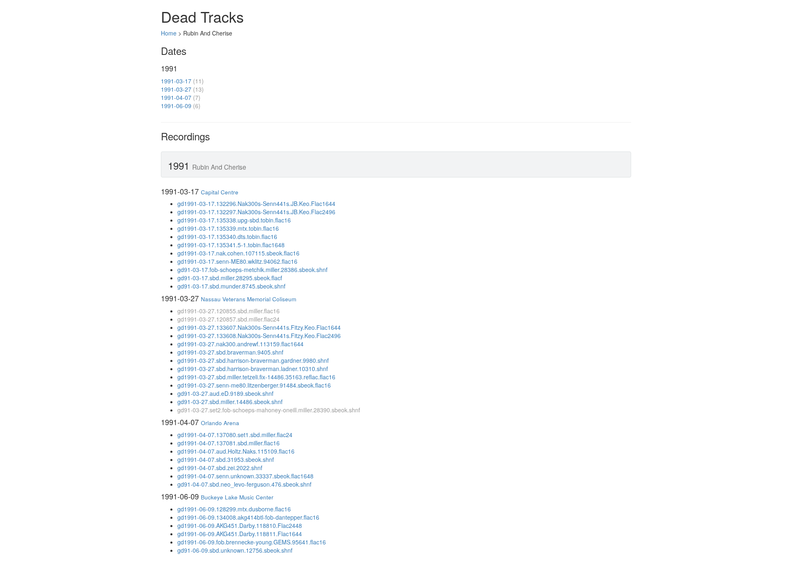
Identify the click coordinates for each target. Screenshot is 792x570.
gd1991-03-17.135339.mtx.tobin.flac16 (228, 228)
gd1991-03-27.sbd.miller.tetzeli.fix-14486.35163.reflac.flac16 (256, 377)
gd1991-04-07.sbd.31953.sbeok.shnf (225, 459)
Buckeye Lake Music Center (237, 497)
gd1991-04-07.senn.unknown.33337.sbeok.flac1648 (245, 476)
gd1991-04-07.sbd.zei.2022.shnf (219, 468)
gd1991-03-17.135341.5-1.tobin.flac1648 (231, 245)
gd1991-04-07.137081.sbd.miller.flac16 (228, 443)
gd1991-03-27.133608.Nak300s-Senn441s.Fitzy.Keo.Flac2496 (259, 335)
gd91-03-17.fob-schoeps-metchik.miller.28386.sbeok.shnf (252, 269)
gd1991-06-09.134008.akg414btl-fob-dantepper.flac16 (248, 517)
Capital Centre (219, 192)
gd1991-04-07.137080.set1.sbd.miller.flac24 (234, 434)
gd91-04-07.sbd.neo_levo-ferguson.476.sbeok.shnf (244, 484)
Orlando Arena (220, 423)
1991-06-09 (176, 106)
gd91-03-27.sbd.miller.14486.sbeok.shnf (230, 401)
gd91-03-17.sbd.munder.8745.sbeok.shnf (231, 286)
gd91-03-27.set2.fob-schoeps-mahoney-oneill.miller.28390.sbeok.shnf (268, 410)
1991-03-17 (176, 81)
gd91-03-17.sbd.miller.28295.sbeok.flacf (229, 278)
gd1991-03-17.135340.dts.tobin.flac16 (227, 236)
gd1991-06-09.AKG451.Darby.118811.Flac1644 (239, 534)
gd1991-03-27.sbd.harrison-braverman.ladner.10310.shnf (252, 368)
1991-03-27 (176, 89)
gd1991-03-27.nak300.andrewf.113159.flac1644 (240, 344)
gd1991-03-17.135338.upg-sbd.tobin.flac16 (234, 220)
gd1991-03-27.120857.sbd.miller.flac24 (228, 319)
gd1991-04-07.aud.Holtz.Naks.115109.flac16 (236, 451)
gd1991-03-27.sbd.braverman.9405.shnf (230, 352)
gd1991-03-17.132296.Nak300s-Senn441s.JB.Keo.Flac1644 (256, 203)
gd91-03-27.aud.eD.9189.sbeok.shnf (225, 393)
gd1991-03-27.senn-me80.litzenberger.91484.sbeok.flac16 (254, 385)
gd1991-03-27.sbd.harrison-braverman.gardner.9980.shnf (253, 360)
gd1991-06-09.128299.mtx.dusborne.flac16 (234, 509)
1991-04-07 (176, 97)
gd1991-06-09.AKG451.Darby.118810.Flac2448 (239, 525)
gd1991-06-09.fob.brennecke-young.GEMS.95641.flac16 (251, 542)
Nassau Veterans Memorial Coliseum (248, 299)
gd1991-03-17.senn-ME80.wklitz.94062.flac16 (237, 261)
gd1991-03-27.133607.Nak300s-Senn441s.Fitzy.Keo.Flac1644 (259, 327)
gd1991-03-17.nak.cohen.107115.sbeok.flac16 (238, 253)
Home (169, 33)
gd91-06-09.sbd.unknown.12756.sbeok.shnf (234, 550)
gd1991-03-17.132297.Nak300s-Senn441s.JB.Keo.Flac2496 (256, 212)
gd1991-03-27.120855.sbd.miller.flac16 (228, 311)
